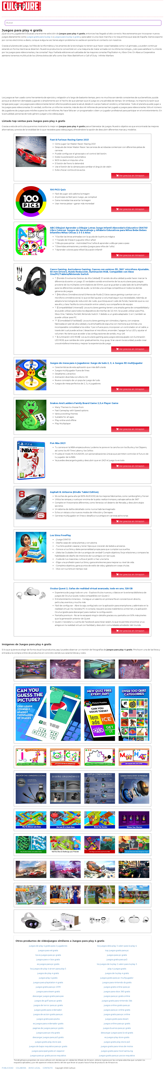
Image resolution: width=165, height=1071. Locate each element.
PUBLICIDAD (7, 1068)
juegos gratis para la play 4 (39, 37)
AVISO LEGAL (34, 1068)
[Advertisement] (82, 76)
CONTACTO (48, 1068)
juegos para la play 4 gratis (67, 37)
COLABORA (21, 1068)
